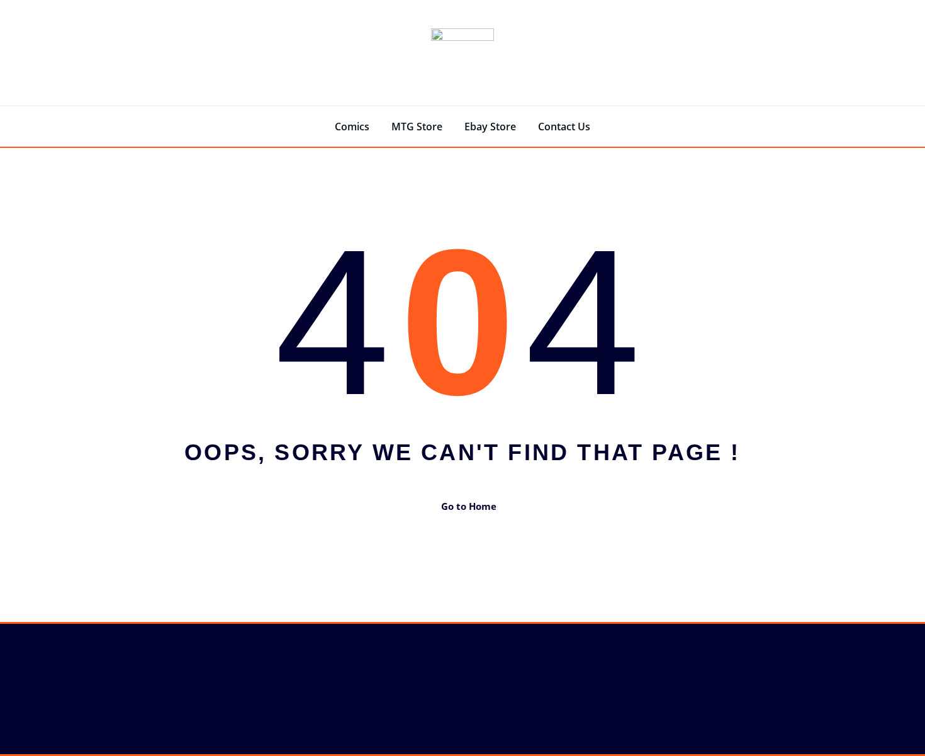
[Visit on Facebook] (17, 687)
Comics (352, 126)
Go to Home (468, 506)
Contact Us (564, 126)
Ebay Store (490, 126)
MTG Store (416, 126)
